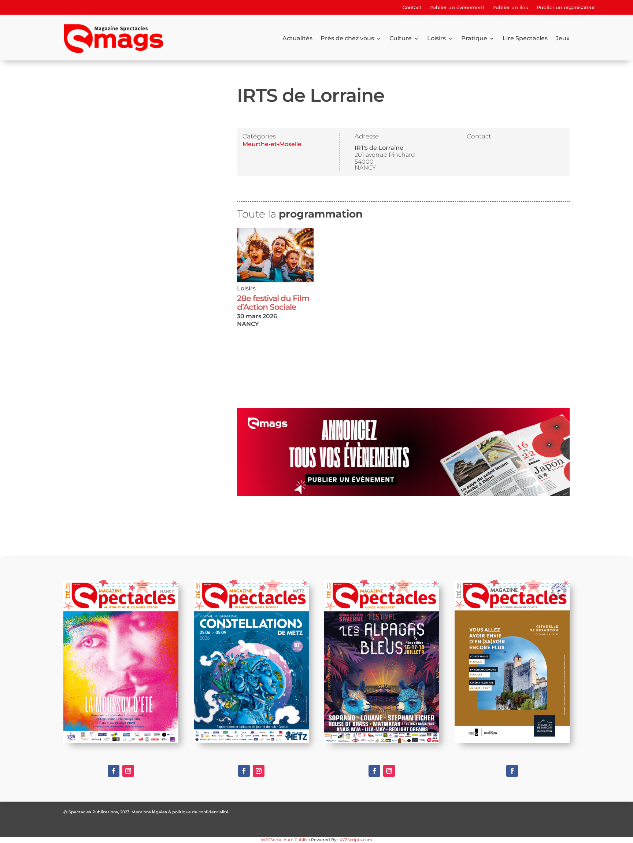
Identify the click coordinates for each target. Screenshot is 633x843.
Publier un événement (456, 7)
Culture (400, 38)
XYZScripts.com (356, 839)
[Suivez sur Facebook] (113, 771)
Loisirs (436, 38)
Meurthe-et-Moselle (272, 144)
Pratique (474, 38)
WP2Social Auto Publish (285, 839)
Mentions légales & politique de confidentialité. (181, 811)
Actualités (297, 38)
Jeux (563, 38)
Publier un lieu (510, 7)
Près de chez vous (347, 38)
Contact (412, 7)
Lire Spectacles (525, 38)
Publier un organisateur (566, 7)
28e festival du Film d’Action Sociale (273, 302)
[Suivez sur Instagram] (128, 771)
